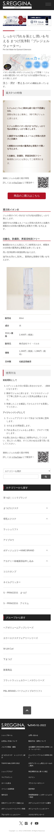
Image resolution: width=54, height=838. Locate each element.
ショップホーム (7, 735)
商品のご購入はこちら (27, 195)
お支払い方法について (9, 741)
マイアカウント (7, 777)
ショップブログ (7, 771)
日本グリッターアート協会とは (12, 803)
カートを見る (6, 783)
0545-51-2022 (38, 725)
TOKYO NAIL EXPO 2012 (10, 763)
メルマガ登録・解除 (8, 747)
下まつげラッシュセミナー (10, 814)
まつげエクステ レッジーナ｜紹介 (13, 756)
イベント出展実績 (7, 789)
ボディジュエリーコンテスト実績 (13, 809)
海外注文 (4, 795)
